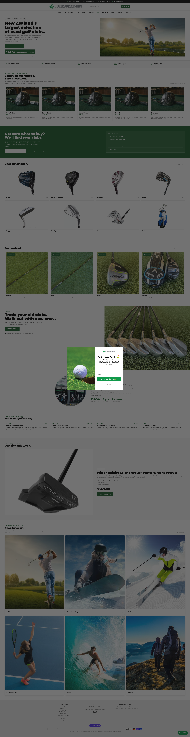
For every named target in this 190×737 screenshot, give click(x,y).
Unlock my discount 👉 (109, 379)
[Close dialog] (121, 348)
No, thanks (109, 384)
